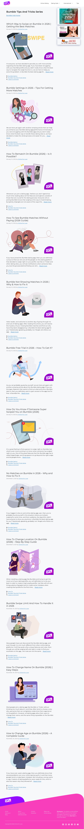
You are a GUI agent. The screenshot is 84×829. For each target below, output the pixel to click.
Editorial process (22, 814)
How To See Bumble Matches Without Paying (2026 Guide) (27, 219)
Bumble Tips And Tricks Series (17, 77)
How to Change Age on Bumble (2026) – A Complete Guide (29, 734)
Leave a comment (13, 79)
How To (10, 206)
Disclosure (7, 813)
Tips (77, 3)
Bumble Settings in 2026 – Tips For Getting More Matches (29, 89)
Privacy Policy (21, 813)
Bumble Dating (12, 76)
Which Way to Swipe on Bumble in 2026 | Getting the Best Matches (28, 25)
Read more (49, 72)
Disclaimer (33, 813)
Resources (46, 811)
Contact (33, 811)
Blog (6, 814)
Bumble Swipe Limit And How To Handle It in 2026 (29, 604)
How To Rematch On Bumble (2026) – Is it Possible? (29, 155)
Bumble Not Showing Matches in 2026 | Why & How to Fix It (27, 283)
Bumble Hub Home (13, 15)
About (19, 811)
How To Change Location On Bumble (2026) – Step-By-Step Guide (26, 540)
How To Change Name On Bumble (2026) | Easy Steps (29, 668)
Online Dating (45, 3)
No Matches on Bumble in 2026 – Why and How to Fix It (29, 474)
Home (6, 811)
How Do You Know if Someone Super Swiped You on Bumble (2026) (26, 410)
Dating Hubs (54, 3)
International (67, 3)
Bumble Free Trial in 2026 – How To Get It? (29, 348)
